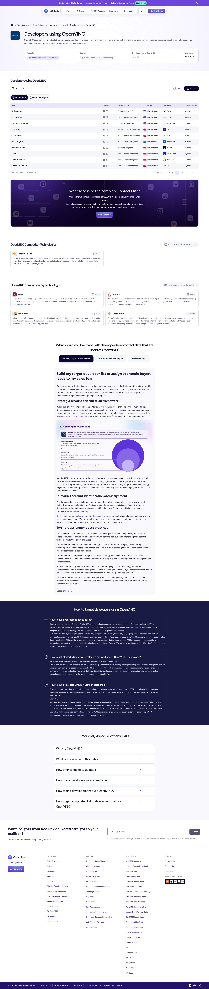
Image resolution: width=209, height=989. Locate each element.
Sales (49, 866)
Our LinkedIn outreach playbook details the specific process (83, 516)
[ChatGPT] (171, 881)
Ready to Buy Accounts (56, 891)
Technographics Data (134, 922)
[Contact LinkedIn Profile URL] (104, 111)
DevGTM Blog (131, 871)
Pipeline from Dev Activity (57, 886)
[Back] (172, 172)
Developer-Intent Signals (96, 861)
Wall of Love (130, 958)
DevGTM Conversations (135, 881)
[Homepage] (51, 11)
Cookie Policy (76, 985)
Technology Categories (135, 927)
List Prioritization (93, 907)
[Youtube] (194, 985)
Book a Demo (156, 11)
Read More (141, 3)
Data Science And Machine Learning (49, 25)
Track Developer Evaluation (58, 896)
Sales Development (55, 861)
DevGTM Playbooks (134, 876)
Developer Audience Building (98, 887)
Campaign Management (96, 912)
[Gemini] (175, 881)
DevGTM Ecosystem (134, 887)
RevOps (50, 876)
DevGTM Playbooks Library (137, 907)
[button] (69, 11)
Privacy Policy (169, 839)
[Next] (197, 172)
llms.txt (120, 985)
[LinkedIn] (189, 985)
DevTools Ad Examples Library (138, 892)
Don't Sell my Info (94, 985)
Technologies (23, 25)
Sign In (143, 11)
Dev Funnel (90, 902)
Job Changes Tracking (95, 922)
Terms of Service (152, 839)
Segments (90, 897)
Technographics (92, 892)
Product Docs (131, 968)
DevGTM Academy (98, 11)
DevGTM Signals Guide (135, 917)
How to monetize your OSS (136, 932)
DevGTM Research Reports (136, 897)
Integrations (130, 963)
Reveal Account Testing (56, 901)
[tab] (19, 97)
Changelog (169, 871)
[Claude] (167, 881)
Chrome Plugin (92, 927)
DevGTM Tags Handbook (136, 902)
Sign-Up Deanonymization (96, 866)
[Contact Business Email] (107, 111)
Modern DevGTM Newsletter (137, 912)
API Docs (129, 973)
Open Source (52, 921)
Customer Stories (132, 953)
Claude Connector (133, 937)
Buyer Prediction (93, 876)
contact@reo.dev (16, 862)
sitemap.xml (109, 985)
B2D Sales (130, 948)
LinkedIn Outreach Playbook (137, 866)
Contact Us (169, 866)
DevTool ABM (52, 911)
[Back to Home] (11, 25)
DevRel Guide (131, 942)
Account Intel (91, 871)
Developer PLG (53, 916)
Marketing (51, 871)
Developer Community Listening (99, 917)
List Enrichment (92, 881)
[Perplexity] (179, 881)
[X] (199, 985)
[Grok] (182, 881)
